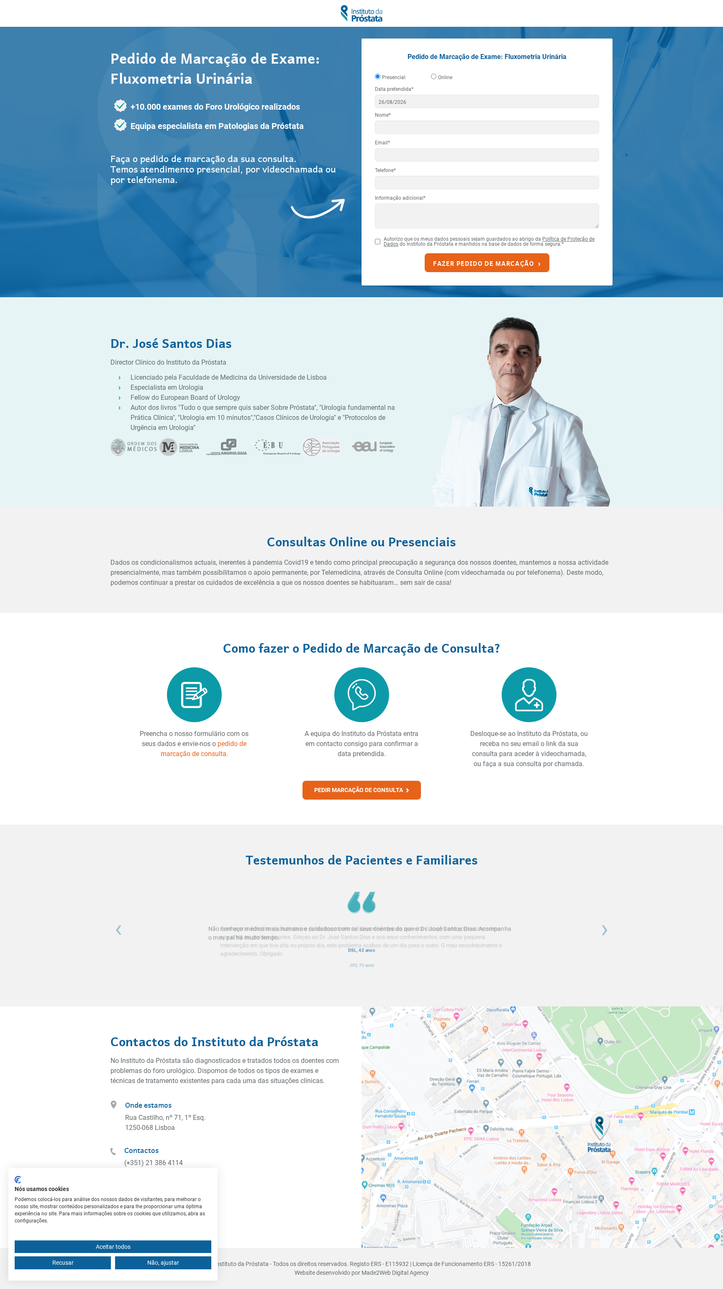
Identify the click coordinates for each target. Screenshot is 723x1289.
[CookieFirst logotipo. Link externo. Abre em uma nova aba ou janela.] (18, 1180)
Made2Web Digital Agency (395, 1272)
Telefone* (385, 170)
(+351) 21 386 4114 (153, 1163)
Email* (382, 143)
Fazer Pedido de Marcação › (487, 263)
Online (445, 77)
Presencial (393, 77)
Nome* (383, 115)
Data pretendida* (394, 89)
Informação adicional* (400, 198)
